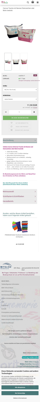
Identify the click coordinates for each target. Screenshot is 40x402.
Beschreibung (8, 140)
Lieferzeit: (6, 78)
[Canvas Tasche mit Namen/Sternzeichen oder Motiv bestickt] (20, 33)
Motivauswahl (8, 191)
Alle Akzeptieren (20, 387)
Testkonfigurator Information (10, 284)
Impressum (4, 305)
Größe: (5, 86)
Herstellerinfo (8, 201)
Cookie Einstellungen (7, 323)
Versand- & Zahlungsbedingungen (11, 316)
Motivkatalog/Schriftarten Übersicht (12, 295)
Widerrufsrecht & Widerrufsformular (12, 319)
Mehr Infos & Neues (7, 287)
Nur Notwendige (20, 393)
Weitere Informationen (20, 398)
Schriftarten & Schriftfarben (13, 196)
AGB (2, 302)
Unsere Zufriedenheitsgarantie (10, 298)
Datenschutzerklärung (27, 383)
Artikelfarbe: (7, 95)
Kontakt (3, 309)
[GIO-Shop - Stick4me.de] (4, 2)
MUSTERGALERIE (6, 291)
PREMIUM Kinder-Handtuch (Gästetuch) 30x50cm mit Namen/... (20, 236)
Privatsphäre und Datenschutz (10, 312)
